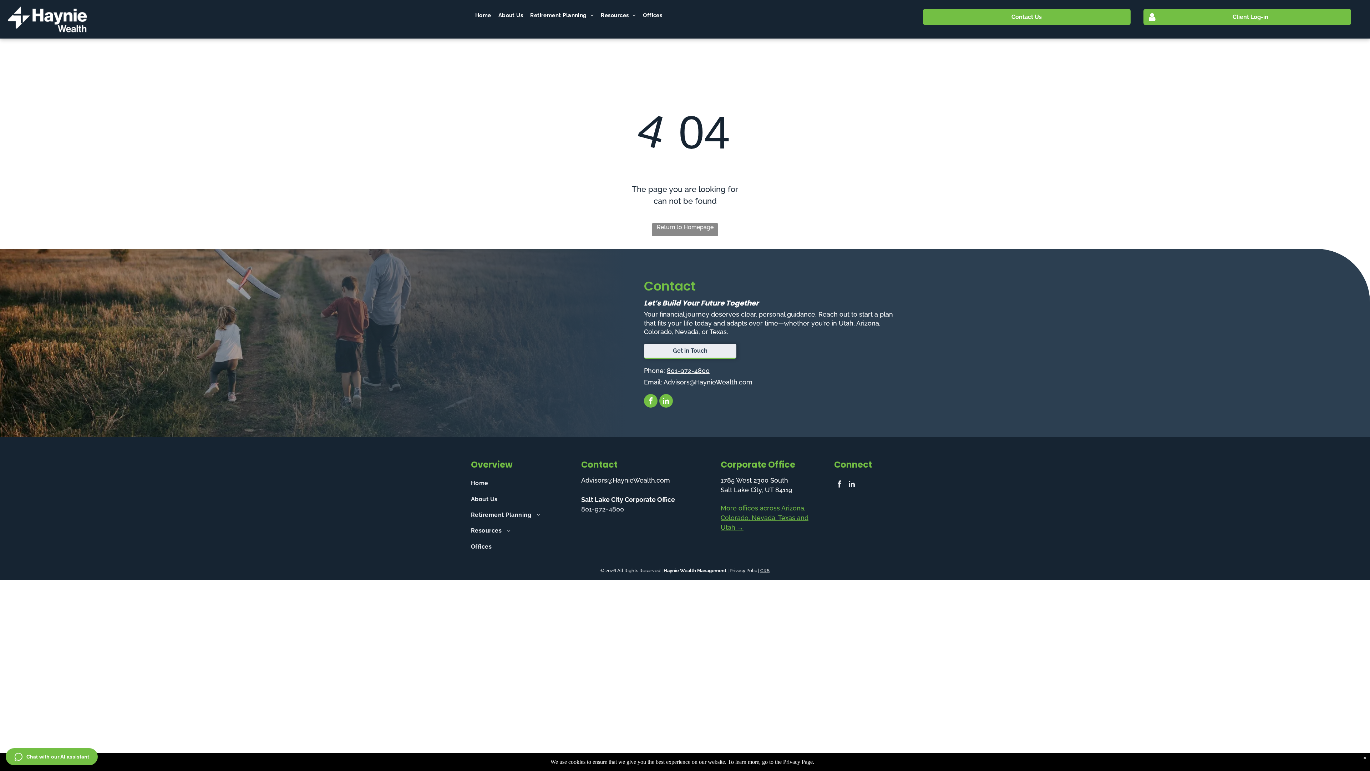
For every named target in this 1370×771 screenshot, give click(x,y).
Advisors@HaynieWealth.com (708, 382)
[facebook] (651, 401)
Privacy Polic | (744, 570)
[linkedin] (666, 401)
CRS (765, 570)
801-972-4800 (688, 370)
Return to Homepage (685, 227)
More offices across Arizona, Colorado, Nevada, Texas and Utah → (764, 517)
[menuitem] (483, 15)
